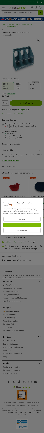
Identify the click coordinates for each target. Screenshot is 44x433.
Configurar (22, 219)
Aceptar (22, 225)
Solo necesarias (22, 230)
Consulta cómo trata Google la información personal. (24, 213)
